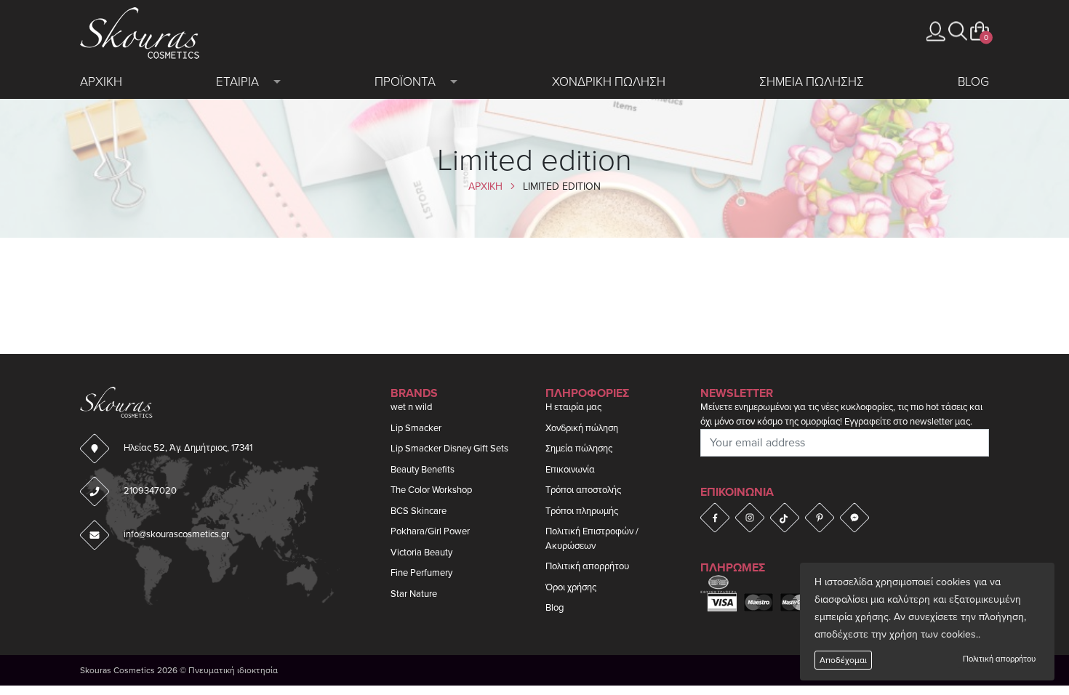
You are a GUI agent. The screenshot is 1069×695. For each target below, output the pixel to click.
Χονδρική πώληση (581, 428)
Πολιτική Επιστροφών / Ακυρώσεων (591, 539)
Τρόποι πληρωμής (581, 511)
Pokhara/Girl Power (430, 531)
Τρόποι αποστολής (583, 490)
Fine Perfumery (421, 573)
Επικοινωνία (570, 469)
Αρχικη (101, 81)
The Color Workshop (431, 490)
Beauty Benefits (423, 469)
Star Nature (414, 594)
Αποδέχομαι (843, 660)
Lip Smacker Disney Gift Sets (449, 448)
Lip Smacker (416, 428)
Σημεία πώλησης (578, 448)
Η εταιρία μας (573, 407)
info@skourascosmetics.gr (176, 534)
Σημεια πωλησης (811, 81)
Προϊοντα (405, 81)
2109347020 (150, 491)
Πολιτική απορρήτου (999, 659)
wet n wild (411, 407)
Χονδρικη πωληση (608, 81)
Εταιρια (237, 81)
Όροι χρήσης (570, 587)
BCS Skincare (419, 511)
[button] (957, 31)
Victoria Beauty (421, 552)
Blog (973, 81)
